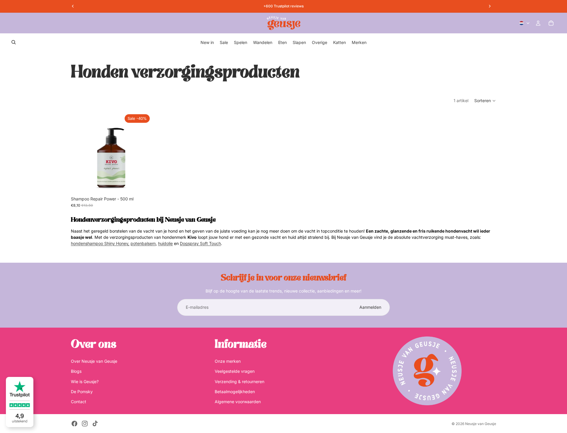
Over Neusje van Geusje (94, 361)
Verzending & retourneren (239, 381)
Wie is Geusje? (85, 381)
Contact (78, 401)
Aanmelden (370, 307)
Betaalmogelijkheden (235, 391)
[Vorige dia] (80, 152)
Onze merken (228, 361)
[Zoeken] (13, 42)
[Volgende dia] (143, 152)
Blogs (76, 371)
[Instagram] (84, 423)
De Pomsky (82, 391)
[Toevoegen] (143, 184)
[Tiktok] (95, 423)
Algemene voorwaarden (238, 401)
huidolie (165, 243)
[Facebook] (74, 423)
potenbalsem (143, 243)
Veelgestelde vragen (235, 371)
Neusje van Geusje (480, 423)
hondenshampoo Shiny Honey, (100, 243)
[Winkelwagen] (551, 23)
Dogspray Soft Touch (200, 243)
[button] (485, 100)
